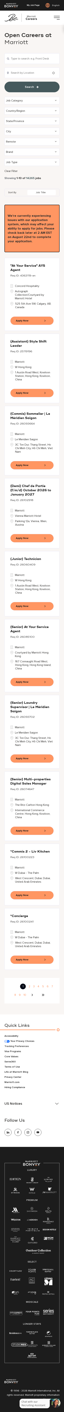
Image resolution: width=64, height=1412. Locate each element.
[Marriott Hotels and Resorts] (15, 1210)
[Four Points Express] (32, 1315)
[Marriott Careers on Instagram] (27, 1132)
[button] (32, 100)
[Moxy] (32, 1292)
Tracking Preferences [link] (16, 1046)
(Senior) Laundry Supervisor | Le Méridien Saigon (29, 707)
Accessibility (11, 1035)
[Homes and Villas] (48, 1345)
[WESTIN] (15, 1219)
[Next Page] (33, 995)
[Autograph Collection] (15, 1230)
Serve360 (10, 1061)
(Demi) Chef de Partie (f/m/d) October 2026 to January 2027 (30, 490)
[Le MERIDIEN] (32, 1219)
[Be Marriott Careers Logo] (22, 18)
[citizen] (48, 1284)
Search (29, 87)
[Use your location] (54, 73)
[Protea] (48, 1293)
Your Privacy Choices (22, 1041)
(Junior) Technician (25, 559)
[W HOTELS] (32, 1191)
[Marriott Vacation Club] (15, 1240)
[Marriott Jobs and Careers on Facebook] (18, 1132)
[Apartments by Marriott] (32, 1345)
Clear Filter (11, 171)
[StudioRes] (19, 1346)
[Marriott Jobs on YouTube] (37, 1132)
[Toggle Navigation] (57, 17)
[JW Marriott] (49, 1191)
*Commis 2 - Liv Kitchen (30, 851)
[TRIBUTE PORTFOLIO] (33, 1229)
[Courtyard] (15, 1270)
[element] (48, 1334)
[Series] (48, 1313)
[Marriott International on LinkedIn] (8, 1132)
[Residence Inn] (15, 1332)
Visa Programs (12, 1051)
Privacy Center (12, 1077)
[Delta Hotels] (49, 1210)
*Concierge (19, 916)
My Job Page (33, 5)
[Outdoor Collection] (38, 1252)
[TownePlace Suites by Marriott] (32, 1332)
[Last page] (43, 995)
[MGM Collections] (48, 1238)
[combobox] (32, 58)
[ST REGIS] (15, 1191)
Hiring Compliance (14, 1087)
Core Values (11, 1056)
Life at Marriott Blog (16, 1071)
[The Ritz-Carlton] (32, 1180)
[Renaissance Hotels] (48, 1221)
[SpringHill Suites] (48, 1270)
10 (24, 995)
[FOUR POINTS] (32, 1270)
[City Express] (16, 1315)
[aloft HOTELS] (15, 1292)
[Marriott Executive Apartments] (32, 1355)
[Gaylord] (32, 1242)
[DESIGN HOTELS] (49, 1229)
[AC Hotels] (32, 1281)
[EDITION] (15, 1178)
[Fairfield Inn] (15, 1279)
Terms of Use (12, 1066)
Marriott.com (11, 1082)
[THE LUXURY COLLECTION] (48, 1180)
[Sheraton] (32, 1210)
